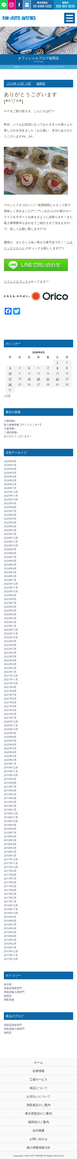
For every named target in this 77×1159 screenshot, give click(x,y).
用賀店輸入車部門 (14, 992)
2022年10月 (11, 637)
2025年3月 (10, 526)
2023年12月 (11, 584)
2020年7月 (10, 741)
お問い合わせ (38, 1139)
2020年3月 (10, 756)
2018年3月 (10, 848)
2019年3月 (10, 802)
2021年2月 (10, 714)
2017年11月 (11, 863)
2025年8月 (10, 507)
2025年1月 (10, 534)
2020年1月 (10, 764)
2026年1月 (10, 488)
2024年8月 (10, 553)
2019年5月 (10, 794)
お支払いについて (38, 1096)
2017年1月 (10, 901)
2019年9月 (10, 779)
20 (38, 379)
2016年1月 (10, 947)
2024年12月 (11, 538)
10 (10, 373)
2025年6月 (10, 515)
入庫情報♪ (9, 421)
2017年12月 (11, 859)
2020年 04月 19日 (19, 83)
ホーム (38, 1062)
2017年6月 (10, 882)
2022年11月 (11, 633)
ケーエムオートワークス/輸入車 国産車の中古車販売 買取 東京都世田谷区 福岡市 (27, 18)
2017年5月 (10, 886)
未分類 (8, 984)
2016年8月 (10, 920)
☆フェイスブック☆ (17, 281)
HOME (16, 67)
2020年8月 (10, 737)
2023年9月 (10, 595)
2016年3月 (10, 940)
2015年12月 (11, 951)
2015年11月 (11, 955)
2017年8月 (10, 875)
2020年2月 (10, 760)
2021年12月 (11, 675)
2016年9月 (10, 917)
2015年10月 (11, 959)
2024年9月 (10, 549)
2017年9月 (10, 871)
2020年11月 (11, 725)
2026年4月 (10, 476)
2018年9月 (10, 825)
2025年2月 (10, 530)
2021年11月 (11, 679)
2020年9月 (10, 733)
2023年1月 (10, 626)
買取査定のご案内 (38, 1105)
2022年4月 (10, 660)
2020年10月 (11, 729)
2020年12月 (11, 721)
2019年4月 (10, 798)
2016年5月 (10, 932)
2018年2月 (10, 852)
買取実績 (9, 999)
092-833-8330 (65, 6)
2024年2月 (10, 576)
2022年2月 (10, 668)
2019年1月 (10, 809)
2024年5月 (10, 564)
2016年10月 (11, 913)
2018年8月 (10, 829)
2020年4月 (10, 752)
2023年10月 (11, 591)
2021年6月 (10, 698)
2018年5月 (10, 840)
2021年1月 (10, 718)
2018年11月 (11, 817)
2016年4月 (10, 936)
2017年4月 (10, 890)
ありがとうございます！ (18, 436)
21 (47, 379)
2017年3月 (10, 894)
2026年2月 (10, 484)
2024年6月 (10, 561)
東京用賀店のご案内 (38, 1113)
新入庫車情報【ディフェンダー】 (23, 424)
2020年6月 (10, 744)
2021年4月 (10, 706)
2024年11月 (11, 541)
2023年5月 (10, 610)
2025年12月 (11, 492)
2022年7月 (10, 649)
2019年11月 (11, 771)
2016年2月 (10, 943)
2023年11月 (11, 587)
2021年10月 (11, 683)
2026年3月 (10, 480)
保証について (38, 1088)
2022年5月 (10, 656)
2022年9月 (10, 641)
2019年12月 (11, 767)
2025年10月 (11, 499)
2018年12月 (11, 813)
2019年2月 (10, 806)
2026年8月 (10, 461)
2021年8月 (10, 691)
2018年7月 (10, 832)
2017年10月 (11, 867)
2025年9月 (10, 503)
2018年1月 (10, 855)
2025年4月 (10, 522)
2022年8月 (10, 645)
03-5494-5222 (42, 6)
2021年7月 (10, 695)
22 (57, 379)
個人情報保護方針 (38, 1147)
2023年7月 (10, 603)
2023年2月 (10, 622)
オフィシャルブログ (29, 67)
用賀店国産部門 (13, 988)
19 (29, 379)
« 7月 (7, 395)
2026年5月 (10, 473)
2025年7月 (10, 511)
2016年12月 (11, 905)
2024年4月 (10, 568)
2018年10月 (11, 821)
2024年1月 (10, 580)
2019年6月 (10, 790)
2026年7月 (10, 465)
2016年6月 (10, 928)
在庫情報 (38, 1071)
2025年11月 (11, 496)
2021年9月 (10, 687)
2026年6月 (10, 469)
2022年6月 (10, 652)
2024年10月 (11, 545)
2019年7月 (10, 786)
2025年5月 (10, 518)
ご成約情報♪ (11, 432)
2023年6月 (10, 607)
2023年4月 (10, 614)
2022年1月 (10, 672)
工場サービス (38, 1079)
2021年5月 (10, 702)
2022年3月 (10, 664)
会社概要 (38, 1130)
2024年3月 (10, 572)
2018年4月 (10, 844)
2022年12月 (11, 630)
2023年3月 (10, 618)
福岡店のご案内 (38, 1122)
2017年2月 (10, 898)
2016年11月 (11, 909)
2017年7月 (10, 878)
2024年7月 (10, 557)
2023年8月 (10, 599)
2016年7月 (10, 924)
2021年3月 (10, 710)
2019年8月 (10, 783)
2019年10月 (11, 775)
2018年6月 (10, 836)
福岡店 (40, 83)
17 (10, 379)
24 (10, 384)
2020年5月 (10, 748)
